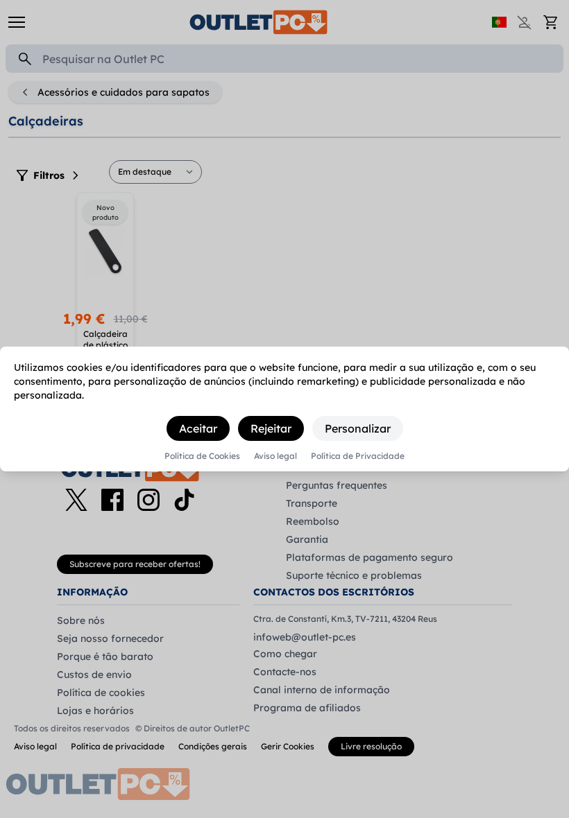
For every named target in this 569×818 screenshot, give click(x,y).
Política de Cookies (202, 456)
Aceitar (198, 428)
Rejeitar (270, 428)
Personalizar (358, 428)
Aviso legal (275, 456)
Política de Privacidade (358, 456)
